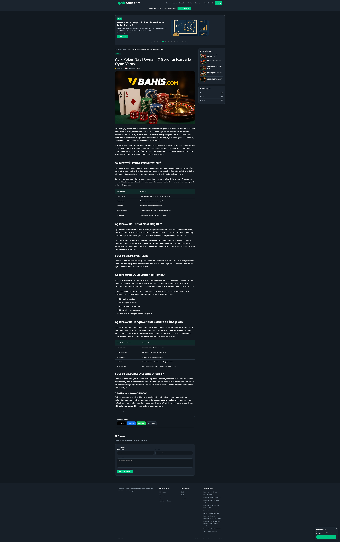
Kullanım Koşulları (208, 539)
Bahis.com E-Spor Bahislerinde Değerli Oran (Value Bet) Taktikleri (212, 523)
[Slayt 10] (183, 42)
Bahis (168, 3)
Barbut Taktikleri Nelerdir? (132, 22)
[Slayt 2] (160, 42)
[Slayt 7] (174, 42)
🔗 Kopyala (151, 423)
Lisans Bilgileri (163, 495)
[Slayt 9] (180, 42)
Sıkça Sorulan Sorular (165, 501)
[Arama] (212, 3)
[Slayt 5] (168, 42)
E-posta (157, 449)
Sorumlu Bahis (218, 539)
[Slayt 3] (163, 42)
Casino (174, 3)
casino (120, 18)
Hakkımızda (162, 492)
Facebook (131, 423)
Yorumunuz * (121, 457)
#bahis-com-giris (120, 411)
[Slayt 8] (177, 42)
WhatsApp (141, 423)
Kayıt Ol (206, 3)
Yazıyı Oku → (122, 33)
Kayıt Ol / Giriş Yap (184, 8)
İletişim (161, 498)
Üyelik (190, 3)
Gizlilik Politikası (197, 539)
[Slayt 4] (166, 42)
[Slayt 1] (157, 42)
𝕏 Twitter (121, 423)
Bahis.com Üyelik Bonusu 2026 (212, 497)
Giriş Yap (218, 3)
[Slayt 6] (171, 42)
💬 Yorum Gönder (124, 471)
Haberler (182, 3)
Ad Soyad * (120, 449)
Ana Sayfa (118, 49)
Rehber (198, 3)
